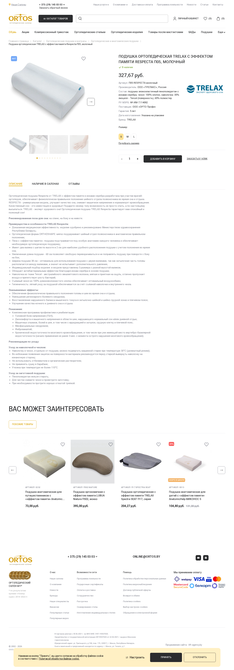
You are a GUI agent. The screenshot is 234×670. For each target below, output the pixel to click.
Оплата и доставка (86, 590)
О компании (55, 584)
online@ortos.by (146, 556)
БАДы (192, 32)
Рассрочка (82, 601)
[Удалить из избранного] (83, 58)
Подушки (206, 32)
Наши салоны (56, 578)
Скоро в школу (176, 480)
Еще (221, 32)
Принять (166, 657)
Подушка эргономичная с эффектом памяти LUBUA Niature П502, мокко (89, 495)
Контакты (218, 4)
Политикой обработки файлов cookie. (59, 658)
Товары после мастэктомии (165, 32)
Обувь (12, 32)
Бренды (54, 595)
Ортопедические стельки (89, 32)
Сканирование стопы (87, 607)
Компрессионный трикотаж (52, 32)
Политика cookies (132, 601)
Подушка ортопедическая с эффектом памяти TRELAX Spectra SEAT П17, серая (138, 495)
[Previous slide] (12, 470)
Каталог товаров (57, 18)
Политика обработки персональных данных (144, 578)
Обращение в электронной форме (140, 613)
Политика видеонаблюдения (137, 584)
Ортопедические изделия (127, 32)
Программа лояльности (170, 4)
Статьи (204, 4)
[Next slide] (91, 102)
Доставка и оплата (142, 4)
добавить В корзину (162, 159)
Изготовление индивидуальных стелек (96, 613)
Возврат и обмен (131, 595)
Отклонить (200, 657)
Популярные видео (59, 618)
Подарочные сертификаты (90, 584)
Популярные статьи (59, 613)
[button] (37, 158)
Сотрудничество (85, 595)
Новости (191, 4)
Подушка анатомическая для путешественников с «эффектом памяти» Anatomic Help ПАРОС (43, 495)
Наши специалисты (59, 601)
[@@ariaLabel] (62, 444)
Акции (25, 32)
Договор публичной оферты (137, 590)
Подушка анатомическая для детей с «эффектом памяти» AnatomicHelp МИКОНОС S (187, 495)
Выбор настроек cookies (135, 607)
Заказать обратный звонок (53, 8)
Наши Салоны (18, 4)
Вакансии (54, 607)
